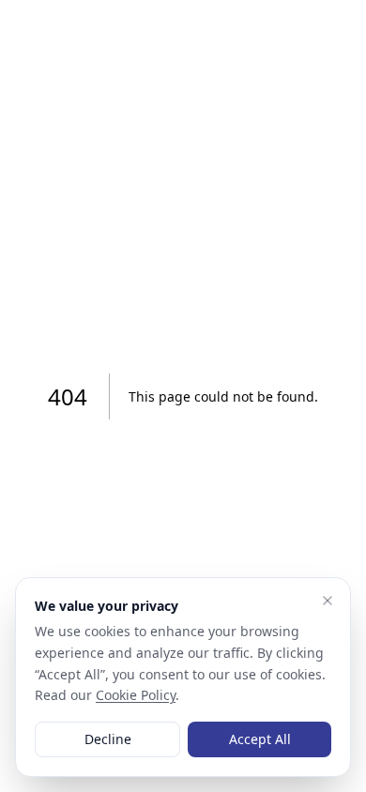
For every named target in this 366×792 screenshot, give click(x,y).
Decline (107, 739)
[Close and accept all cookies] (327, 600)
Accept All (260, 739)
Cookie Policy (135, 695)
